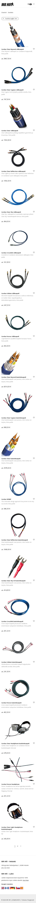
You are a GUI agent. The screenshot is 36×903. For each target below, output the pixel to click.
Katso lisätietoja (5, 59)
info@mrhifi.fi (16, 900)
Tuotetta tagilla (11, 18)
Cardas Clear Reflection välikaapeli (13, 171)
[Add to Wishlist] (34, 49)
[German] (12, 888)
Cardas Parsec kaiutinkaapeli (11, 703)
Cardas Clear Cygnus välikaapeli (12, 90)
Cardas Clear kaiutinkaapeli (10, 458)
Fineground (30, 900)
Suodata (10, 12)
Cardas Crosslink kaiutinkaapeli (12, 621)
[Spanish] (21, 888)
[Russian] (18, 888)
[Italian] (15, 888)
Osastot (4, 12)
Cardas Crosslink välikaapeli (11, 253)
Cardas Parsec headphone (10, 784)
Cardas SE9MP (6, 499)
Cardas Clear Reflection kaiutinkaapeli (14, 540)
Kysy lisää (26, 880)
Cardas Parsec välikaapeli (10, 336)
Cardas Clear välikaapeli (9, 130)
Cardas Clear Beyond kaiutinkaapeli (13, 377)
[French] (9, 888)
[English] (3, 888)
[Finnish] (6, 888)
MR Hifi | (9, 900)
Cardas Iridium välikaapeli (10, 293)
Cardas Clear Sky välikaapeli (11, 212)
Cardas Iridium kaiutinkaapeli (11, 662)
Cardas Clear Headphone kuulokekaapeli (15, 743)
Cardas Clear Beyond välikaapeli (12, 49)
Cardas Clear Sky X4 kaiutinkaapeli (13, 581)
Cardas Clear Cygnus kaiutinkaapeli (13, 418)
